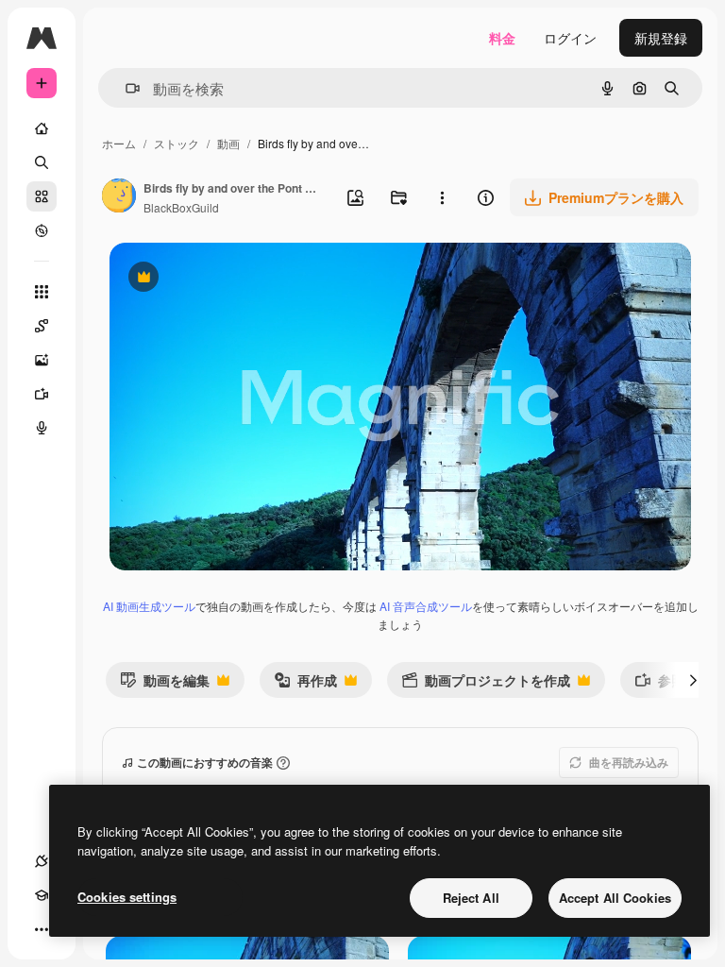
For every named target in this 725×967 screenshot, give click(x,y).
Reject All (471, 898)
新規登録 (660, 37)
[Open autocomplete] (125, 88)
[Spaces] (41, 326)
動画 (228, 143)
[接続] (41, 861)
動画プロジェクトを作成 (485, 684)
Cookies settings (127, 897)
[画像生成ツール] (41, 360)
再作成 (305, 684)
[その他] (41, 929)
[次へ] (693, 680)
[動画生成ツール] (41, 394)
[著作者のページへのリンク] (119, 197)
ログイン (570, 37)
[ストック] (41, 196)
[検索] (41, 162)
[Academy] (41, 895)
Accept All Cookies (615, 898)
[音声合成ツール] (41, 428)
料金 (502, 37)
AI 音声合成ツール (425, 606)
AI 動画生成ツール (149, 606)
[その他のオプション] (442, 197)
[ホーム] (41, 128)
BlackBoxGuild (181, 207)
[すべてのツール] (41, 292)
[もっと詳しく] (41, 230)
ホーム (119, 143)
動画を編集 (165, 684)
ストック (176, 143)
